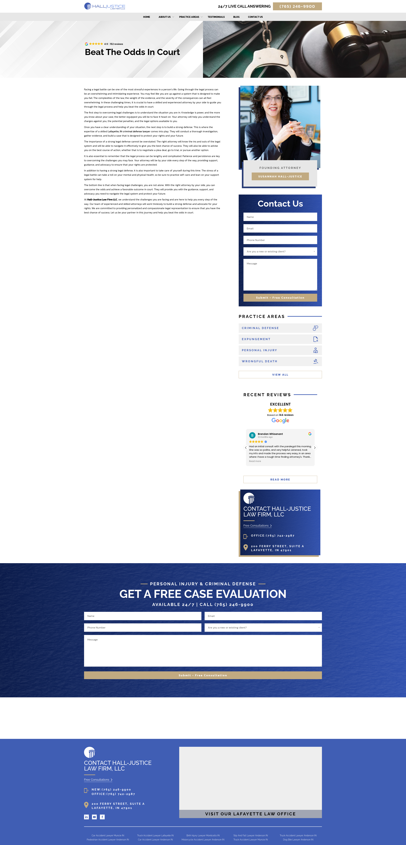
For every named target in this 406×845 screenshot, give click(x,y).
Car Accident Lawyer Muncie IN (108, 835)
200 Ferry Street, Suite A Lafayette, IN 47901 (277, 548)
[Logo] (249, 503)
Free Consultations (256, 525)
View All (280, 374)
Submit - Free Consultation (280, 297)
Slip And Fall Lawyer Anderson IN (250, 835)
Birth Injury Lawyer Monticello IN (203, 835)
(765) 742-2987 (280, 535)
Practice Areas (189, 17)
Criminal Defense (260, 328)
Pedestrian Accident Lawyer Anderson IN (108, 839)
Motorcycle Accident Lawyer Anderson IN (203, 839)
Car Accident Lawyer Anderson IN (155, 839)
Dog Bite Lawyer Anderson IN (298, 839)
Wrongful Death (260, 361)
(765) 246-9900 (297, 6)
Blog (236, 17)
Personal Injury (259, 350)
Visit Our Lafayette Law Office (250, 813)
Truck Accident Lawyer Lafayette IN (155, 835)
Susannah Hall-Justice (280, 176)
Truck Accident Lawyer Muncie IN (250, 839)
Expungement (256, 339)
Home (146, 17)
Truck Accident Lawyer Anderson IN (298, 835)
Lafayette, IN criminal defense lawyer (129, 131)
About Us (165, 17)
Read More (280, 479)
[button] (104, 44)
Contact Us (255, 17)
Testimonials (216, 17)
